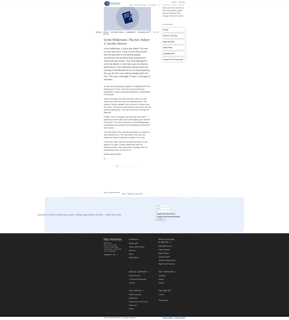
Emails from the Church (166, 214)
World (99, 32)
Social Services (134, 276)
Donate (161, 279)
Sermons (132, 250)
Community (131, 32)
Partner (161, 283)
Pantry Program (164, 250)
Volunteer (162, 276)
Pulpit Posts (106, 33)
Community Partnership (137, 279)
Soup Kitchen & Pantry (141, 5)
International (117, 32)
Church (131, 5)
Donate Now (182, 2)
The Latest (174, 5)
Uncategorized (168, 53)
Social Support (152, 5)
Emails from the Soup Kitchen (168, 217)
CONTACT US (109, 254)
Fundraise (174, 2)
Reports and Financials (167, 264)
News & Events (168, 42)
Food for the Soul (170, 36)
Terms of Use (180, 318)
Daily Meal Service (165, 246)
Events (165, 30)
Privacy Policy (167, 318)
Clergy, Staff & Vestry (137, 247)
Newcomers (133, 243)
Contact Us (181, 5)
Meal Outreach (164, 253)
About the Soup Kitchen (167, 260)
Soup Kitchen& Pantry (166, 240)
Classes (132, 283)
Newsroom (133, 305)
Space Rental (133, 258)
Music (131, 254)
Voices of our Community (173, 59)
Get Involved (166, 5)
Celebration (143, 32)
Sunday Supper (164, 257)
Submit (160, 219)
